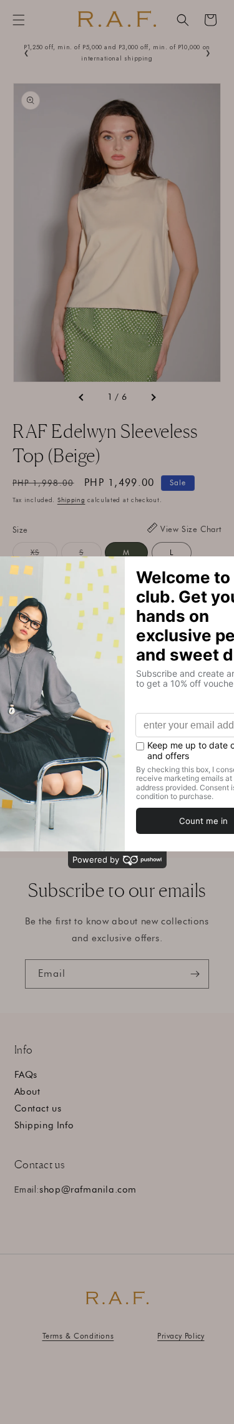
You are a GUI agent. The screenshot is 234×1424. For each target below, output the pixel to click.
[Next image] (153, 397)
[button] (18, 20)
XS (44, 555)
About (27, 1091)
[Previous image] (81, 397)
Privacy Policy (180, 1335)
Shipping (71, 500)
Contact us (38, 1108)
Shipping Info (44, 1125)
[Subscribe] (194, 974)
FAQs (25, 1074)
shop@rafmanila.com (88, 1189)
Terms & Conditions (78, 1335)
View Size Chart (191, 529)
